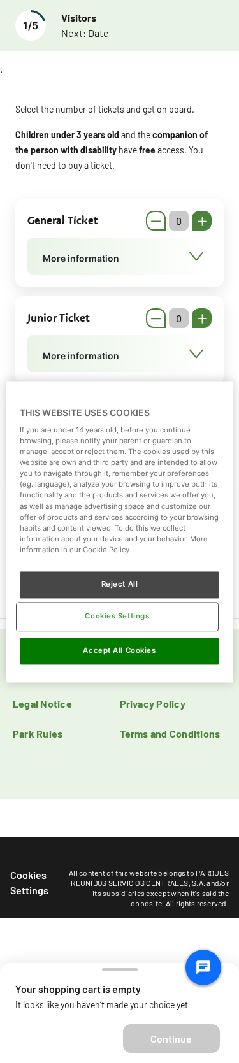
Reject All (119, 584)
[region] (119, 531)
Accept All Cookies (119, 650)
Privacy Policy (152, 703)
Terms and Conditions (170, 733)
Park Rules (37, 733)
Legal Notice (42, 703)
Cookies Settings (29, 882)
